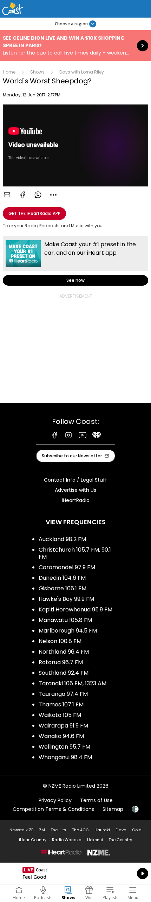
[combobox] (53, 195)
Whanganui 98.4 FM (65, 757)
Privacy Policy (55, 800)
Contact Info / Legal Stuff (75, 479)
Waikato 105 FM (60, 715)
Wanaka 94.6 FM (61, 736)
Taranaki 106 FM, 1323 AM (72, 683)
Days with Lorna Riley (81, 72)
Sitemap (113, 809)
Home (9, 72)
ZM (42, 830)
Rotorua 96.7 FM (61, 662)
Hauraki (102, 830)
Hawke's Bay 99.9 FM (66, 599)
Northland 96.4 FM (64, 652)
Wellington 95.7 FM (64, 747)
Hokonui (95, 840)
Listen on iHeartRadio (75, 873)
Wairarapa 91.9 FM (63, 726)
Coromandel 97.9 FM (67, 567)
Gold (137, 830)
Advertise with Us (75, 490)
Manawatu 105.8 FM (65, 620)
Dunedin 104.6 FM (62, 578)
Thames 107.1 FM (61, 704)
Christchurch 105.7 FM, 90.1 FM (75, 553)
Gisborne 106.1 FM (62, 588)
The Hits (58, 830)
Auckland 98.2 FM (62, 539)
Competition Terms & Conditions (53, 809)
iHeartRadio (76, 500)
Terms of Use (96, 800)
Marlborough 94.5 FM (68, 631)
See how (75, 261)
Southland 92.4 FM (63, 673)
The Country (120, 840)
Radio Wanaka (66, 840)
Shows (37, 72)
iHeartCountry (32, 840)
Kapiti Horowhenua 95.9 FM (75, 609)
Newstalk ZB (21, 830)
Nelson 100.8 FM (60, 641)
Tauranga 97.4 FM (63, 694)
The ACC (80, 830)
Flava (121, 830)
